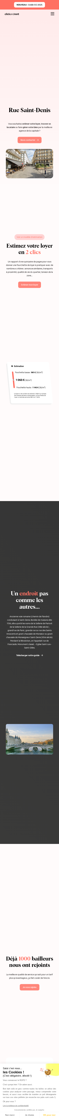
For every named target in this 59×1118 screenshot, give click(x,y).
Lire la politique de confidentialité (16, 1106)
